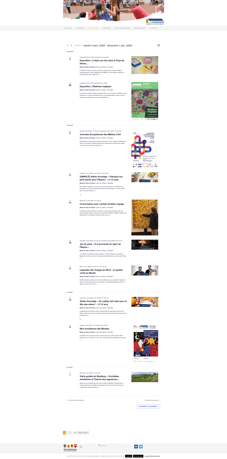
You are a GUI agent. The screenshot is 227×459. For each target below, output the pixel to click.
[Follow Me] (141, 446)
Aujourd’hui (78, 45)
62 (75, 432)
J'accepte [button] (128, 456)
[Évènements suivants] (71, 45)
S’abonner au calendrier (148, 406)
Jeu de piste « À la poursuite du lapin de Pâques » (100, 245)
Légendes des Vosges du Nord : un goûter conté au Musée (101, 271)
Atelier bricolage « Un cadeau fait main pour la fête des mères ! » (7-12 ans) (103, 303)
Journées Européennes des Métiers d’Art (100, 134)
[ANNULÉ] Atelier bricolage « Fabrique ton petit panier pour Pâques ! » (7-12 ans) (101, 178)
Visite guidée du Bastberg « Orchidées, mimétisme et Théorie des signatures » (99, 378)
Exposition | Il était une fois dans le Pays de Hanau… (102, 62)
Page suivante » (83, 432)
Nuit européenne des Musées (94, 328)
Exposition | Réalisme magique (95, 86)
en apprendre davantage (152, 456)
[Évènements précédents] (68, 45)
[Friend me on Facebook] (136, 446)
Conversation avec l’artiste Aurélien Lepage (102, 203)
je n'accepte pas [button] (138, 456)
